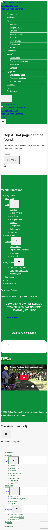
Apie (7, 205)
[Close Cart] (6, 434)
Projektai (13, 68)
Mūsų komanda (16, 34)
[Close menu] (1, 447)
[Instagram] (6, 359)
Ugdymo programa (17, 75)
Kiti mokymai (15, 81)
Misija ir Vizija (16, 28)
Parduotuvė (12, 91)
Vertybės (13, 31)
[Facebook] (2, 359)
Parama (13, 47)
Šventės (13, 37)
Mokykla (13, 24)
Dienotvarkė (15, 58)
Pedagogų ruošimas (18, 78)
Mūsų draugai (15, 41)
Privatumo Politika (9, 290)
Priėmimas (11, 51)
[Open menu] (3, 121)
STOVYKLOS (10, 104)
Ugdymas (9, 262)
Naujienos (11, 17)
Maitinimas (14, 64)
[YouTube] (9, 359)
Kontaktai (11, 84)
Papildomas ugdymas (19, 61)
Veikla (8, 242)
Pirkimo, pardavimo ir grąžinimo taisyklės (19, 296)
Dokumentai (15, 44)
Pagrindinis (12, 14)
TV (8, 88)
